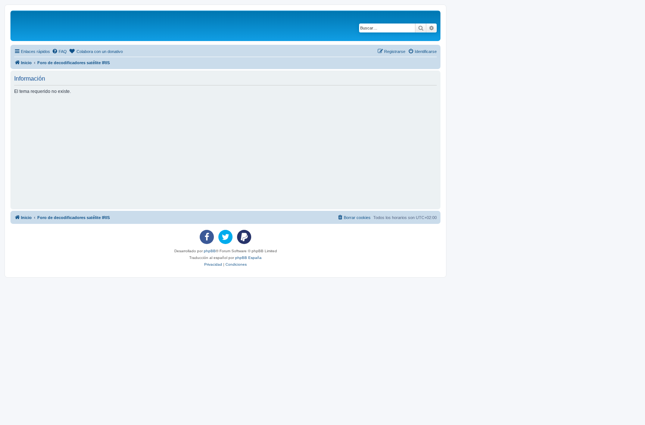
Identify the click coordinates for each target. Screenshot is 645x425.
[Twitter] (225, 237)
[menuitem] (59, 51)
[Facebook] (207, 237)
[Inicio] (70, 25)
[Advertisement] (238, 151)
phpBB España (248, 258)
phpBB (210, 251)
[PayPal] (244, 237)
